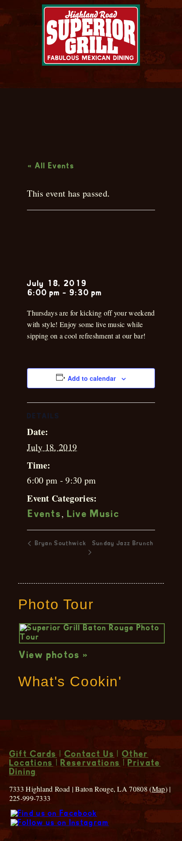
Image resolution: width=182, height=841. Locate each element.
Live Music (93, 514)
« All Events (51, 166)
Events (44, 514)
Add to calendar (92, 378)
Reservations (90, 764)
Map (158, 788)
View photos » (53, 655)
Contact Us (89, 755)
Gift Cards (33, 755)
